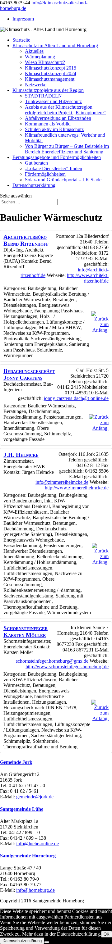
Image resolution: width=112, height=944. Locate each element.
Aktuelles (34, 51)
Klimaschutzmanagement (49, 79)
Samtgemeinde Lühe (21, 809)
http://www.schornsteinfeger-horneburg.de (67, 666)
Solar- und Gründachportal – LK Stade (63, 179)
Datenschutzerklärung (33, 185)
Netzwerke (35, 84)
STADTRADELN (43, 95)
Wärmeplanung (40, 56)
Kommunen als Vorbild (48, 123)
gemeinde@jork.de (35, 796)
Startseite (21, 40)
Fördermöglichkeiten (45, 174)
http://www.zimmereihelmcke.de (77, 487)
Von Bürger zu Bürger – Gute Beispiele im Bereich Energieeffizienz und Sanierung (67, 148)
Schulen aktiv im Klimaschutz (54, 129)
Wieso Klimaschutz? (45, 62)
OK (107, 934)
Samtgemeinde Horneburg (28, 855)
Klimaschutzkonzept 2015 (50, 67)
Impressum (23, 18)
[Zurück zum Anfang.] (100, 330)
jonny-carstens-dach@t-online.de (76, 398)
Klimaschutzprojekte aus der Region (48, 90)
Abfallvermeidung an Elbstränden (58, 118)
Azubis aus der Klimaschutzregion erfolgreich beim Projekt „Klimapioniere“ (65, 109)
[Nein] (46, 942)
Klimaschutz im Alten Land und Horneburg (55, 45)
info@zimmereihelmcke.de (61, 482)
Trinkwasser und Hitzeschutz (53, 101)
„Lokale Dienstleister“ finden (53, 168)
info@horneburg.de (35, 890)
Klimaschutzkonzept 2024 (50, 73)
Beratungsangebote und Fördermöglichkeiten (56, 157)
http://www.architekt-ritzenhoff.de (88, 278)
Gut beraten (36, 163)
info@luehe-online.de (37, 843)
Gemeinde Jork (16, 762)
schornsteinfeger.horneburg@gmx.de (52, 661)
